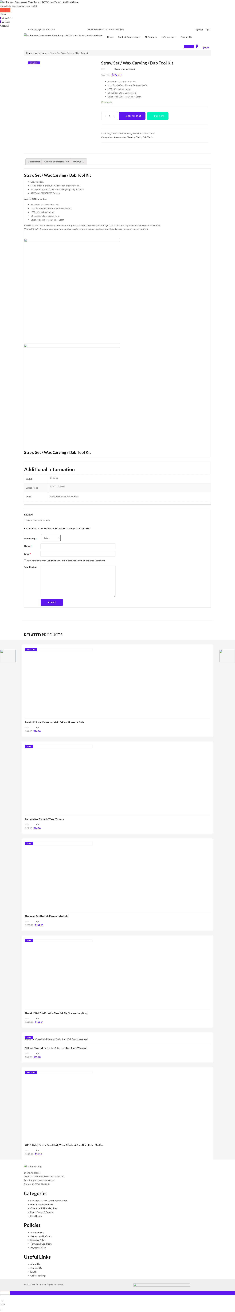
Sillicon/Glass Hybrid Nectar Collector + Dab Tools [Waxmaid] (56, 1048)
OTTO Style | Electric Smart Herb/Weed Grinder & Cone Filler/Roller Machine (64, 1145)
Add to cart (133, 116)
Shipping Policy (37, 1240)
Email (27, 554)
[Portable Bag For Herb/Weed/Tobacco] (59, 778)
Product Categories (128, 37)
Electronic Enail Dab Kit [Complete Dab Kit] (46, 916)
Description (34, 161)
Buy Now (159, 116)
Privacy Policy (37, 1232)
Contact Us (186, 37)
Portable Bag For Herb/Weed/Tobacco (44, 819)
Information (168, 37)
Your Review (30, 567)
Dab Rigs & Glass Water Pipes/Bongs (48, 1200)
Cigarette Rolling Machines (43, 1208)
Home (3, 14)
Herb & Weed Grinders (41, 1204)
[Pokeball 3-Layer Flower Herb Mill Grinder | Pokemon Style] (59, 681)
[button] (204, 47)
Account (4, 25)
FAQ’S (33, 1271)
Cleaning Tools (134, 137)
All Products (151, 37)
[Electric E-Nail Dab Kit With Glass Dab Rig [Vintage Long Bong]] (59, 972)
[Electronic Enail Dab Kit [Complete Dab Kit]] (59, 875)
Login (207, 29)
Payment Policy (38, 1247)
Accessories (41, 53)
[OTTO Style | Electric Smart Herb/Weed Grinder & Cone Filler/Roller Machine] (59, 1104)
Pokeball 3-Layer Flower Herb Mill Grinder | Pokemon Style (54, 722)
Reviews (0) (79, 161)
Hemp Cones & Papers (41, 1212)
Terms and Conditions (41, 1243)
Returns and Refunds (41, 1236)
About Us (35, 1264)
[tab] (34, 161)
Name (27, 546)
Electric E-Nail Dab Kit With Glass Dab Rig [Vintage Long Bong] (56, 1013)
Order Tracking (38, 1275)
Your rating (30, 538)
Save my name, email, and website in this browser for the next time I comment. (66, 560)
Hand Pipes (36, 1216)
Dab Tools (148, 137)
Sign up (199, 29)
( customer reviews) (124, 69)
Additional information (56, 161)
